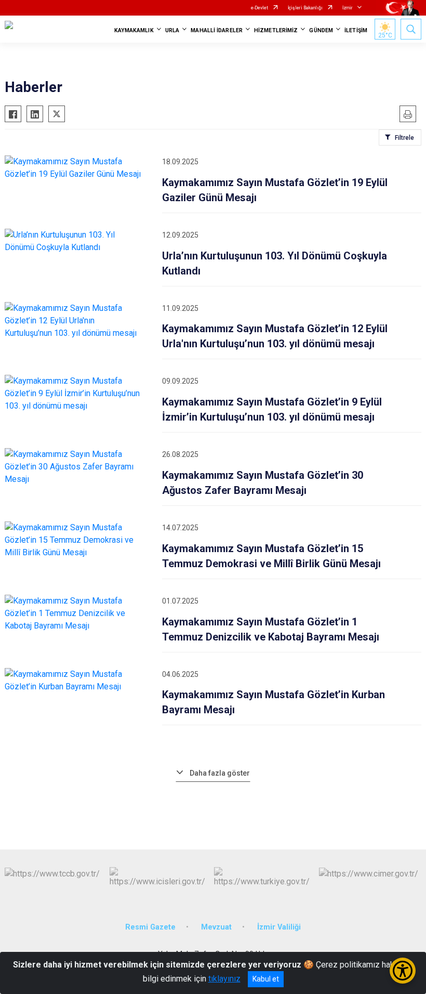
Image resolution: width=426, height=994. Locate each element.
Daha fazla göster (220, 773)
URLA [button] (172, 30)
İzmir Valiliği (279, 927)
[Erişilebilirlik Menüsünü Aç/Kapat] (403, 971)
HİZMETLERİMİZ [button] (276, 30)
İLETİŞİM (355, 30)
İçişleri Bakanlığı (305, 7)
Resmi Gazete (150, 927)
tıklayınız (224, 979)
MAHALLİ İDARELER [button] (217, 30)
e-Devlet (259, 7)
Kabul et (265, 979)
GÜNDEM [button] (321, 30)
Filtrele (404, 137)
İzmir (347, 7)
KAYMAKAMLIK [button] (134, 30)
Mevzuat (216, 927)
